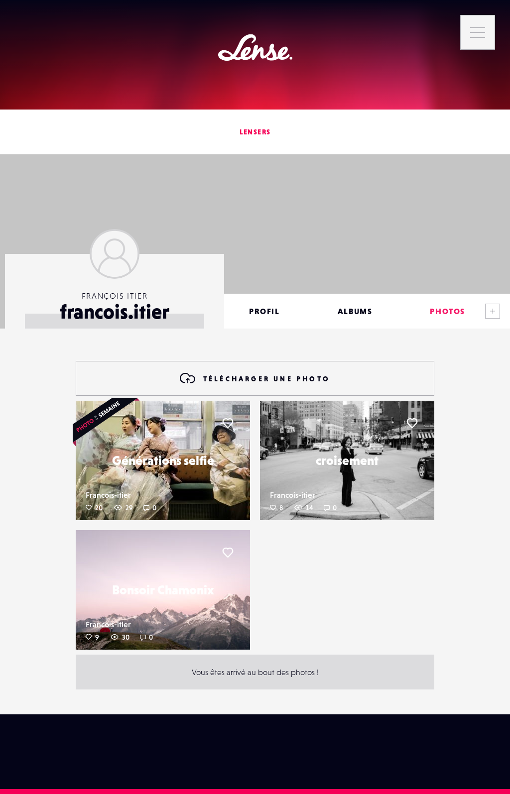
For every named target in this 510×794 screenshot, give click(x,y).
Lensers (255, 132)
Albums (355, 311)
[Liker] (227, 423)
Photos (447, 311)
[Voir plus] (492, 311)
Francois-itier (108, 494)
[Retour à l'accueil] (255, 47)
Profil (264, 311)
